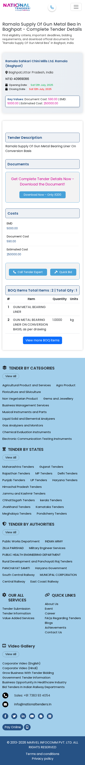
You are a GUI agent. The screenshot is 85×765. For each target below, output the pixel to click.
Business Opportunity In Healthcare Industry (34, 682)
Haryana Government (51, 568)
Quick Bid (65, 272)
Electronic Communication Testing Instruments (37, 439)
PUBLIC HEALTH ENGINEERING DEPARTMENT (31, 555)
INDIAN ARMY (54, 541)
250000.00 (14, 254)
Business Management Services (25, 405)
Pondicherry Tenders (52, 513)
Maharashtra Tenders (18, 467)
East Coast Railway (44, 581)
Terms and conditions (42, 754)
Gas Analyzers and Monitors (22, 425)
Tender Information (16, 613)
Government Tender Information (26, 677)
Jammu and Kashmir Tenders (23, 493)
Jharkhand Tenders (16, 507)
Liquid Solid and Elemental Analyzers (28, 419)
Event (49, 609)
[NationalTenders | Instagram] (50, 716)
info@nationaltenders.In (32, 704)
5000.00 (12, 228)
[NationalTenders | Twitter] (14, 716)
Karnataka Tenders (50, 507)
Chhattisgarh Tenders (18, 500)
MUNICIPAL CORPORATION (58, 575)
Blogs (49, 623)
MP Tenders (43, 473)
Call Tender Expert (30, 272)
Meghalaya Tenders (16, 513)
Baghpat (15, 72)
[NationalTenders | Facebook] (5, 716)
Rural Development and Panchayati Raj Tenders (37, 561)
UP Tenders (38, 480)
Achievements (55, 627)
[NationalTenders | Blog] (41, 716)
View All (10, 376)
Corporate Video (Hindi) (20, 668)
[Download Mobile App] (27, 727)
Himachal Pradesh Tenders (22, 487)
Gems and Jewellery (58, 398)
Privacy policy (42, 758)
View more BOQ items (43, 340)
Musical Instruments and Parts (24, 412)
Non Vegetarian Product (20, 398)
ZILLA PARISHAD (13, 548)
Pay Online (13, 727)
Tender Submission (16, 609)
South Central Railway (18, 575)
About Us (51, 604)
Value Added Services (18, 618)
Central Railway (13, 581)
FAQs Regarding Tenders (63, 618)
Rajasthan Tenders (16, 473)
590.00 (11, 241)
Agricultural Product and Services (26, 385)
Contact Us (53, 632)
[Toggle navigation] (76, 7)
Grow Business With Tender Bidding (28, 673)
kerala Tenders (51, 500)
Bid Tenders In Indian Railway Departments (33, 687)
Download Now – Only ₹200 (42, 195)
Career (50, 613)
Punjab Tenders (13, 480)
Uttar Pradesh (33, 72)
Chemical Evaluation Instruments (26, 432)
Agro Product (66, 385)
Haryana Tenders (64, 480)
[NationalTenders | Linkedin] (23, 716)
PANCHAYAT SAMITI (16, 568)
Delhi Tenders (67, 473)
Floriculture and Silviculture (21, 392)
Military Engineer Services (47, 548)
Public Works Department (21, 541)
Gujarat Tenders (51, 467)
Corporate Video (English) (21, 663)
